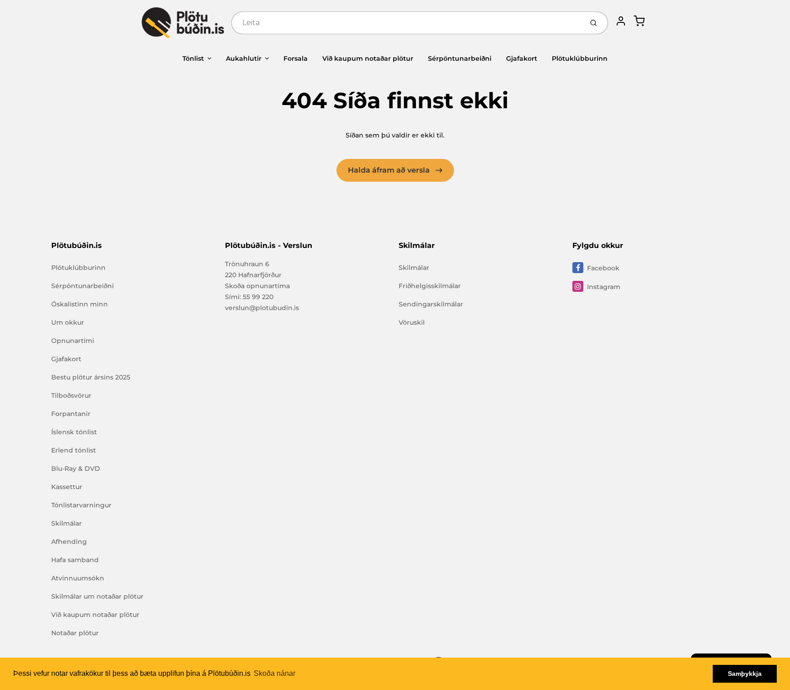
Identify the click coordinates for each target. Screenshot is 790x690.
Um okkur (67, 322)
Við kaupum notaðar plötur (367, 58)
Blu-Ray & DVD (75, 468)
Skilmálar (66, 523)
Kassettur (66, 487)
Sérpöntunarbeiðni (459, 58)
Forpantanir (71, 414)
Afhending (69, 541)
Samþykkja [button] (745, 673)
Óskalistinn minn (79, 304)
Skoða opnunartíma (257, 286)
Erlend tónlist (73, 450)
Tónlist (193, 58)
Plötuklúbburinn (580, 58)
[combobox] (406, 22)
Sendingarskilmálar (431, 304)
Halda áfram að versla (390, 170)
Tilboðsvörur (71, 395)
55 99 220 (258, 297)
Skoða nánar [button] (274, 673)
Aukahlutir (244, 58)
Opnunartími (72, 341)
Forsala (295, 58)
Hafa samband (75, 560)
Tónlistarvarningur (81, 505)
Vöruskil (412, 322)
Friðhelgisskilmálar (430, 286)
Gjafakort (521, 58)
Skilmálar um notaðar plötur (97, 596)
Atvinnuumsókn (77, 578)
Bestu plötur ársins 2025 (90, 377)
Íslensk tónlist (74, 432)
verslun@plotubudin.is (262, 308)
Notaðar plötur (75, 633)
